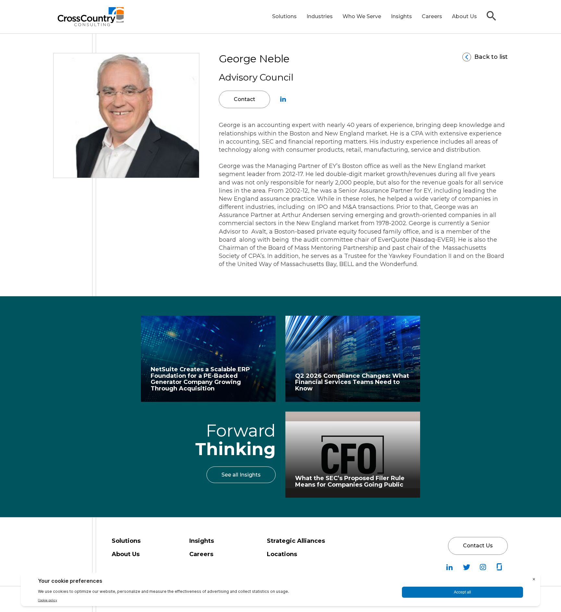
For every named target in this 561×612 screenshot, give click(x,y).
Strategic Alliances (296, 540)
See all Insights (241, 475)
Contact (244, 99)
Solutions (284, 16)
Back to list (491, 56)
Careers (432, 16)
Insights (401, 16)
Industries (319, 16)
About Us (464, 16)
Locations (282, 554)
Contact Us (478, 545)
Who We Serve (362, 16)
